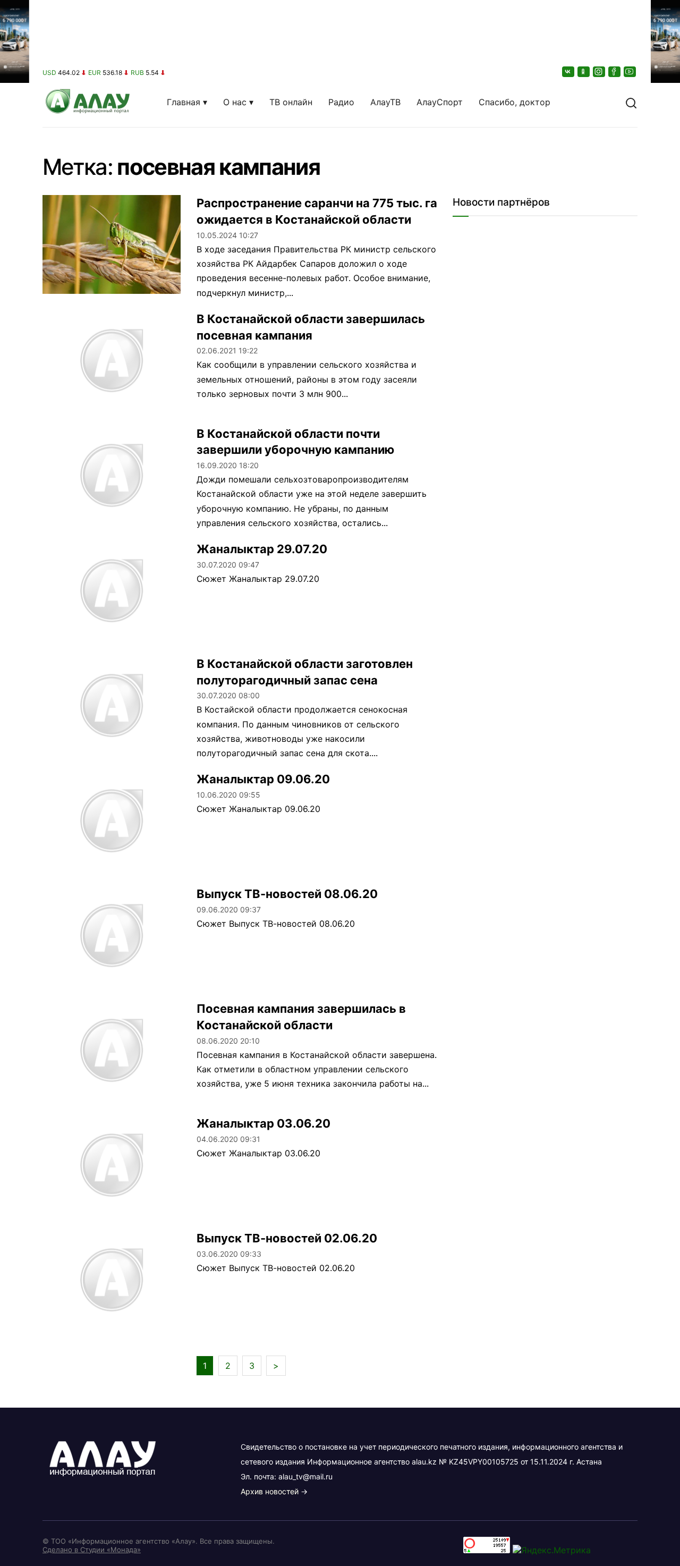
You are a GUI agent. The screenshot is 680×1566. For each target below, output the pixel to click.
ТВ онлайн (290, 102)
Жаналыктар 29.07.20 (262, 549)
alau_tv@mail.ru (305, 1476)
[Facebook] (615, 71)
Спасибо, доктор (514, 102)
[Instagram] (599, 71)
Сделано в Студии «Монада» (91, 1549)
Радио (341, 102)
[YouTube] (630, 71)
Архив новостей (270, 1491)
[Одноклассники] (584, 71)
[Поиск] (631, 102)
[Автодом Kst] (14, 783)
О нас (234, 102)
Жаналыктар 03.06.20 (263, 1123)
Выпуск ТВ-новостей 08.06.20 (287, 894)
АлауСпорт (439, 102)
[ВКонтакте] (569, 71)
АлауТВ (385, 102)
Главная (183, 102)
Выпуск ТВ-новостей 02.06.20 (287, 1238)
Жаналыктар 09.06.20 (263, 779)
